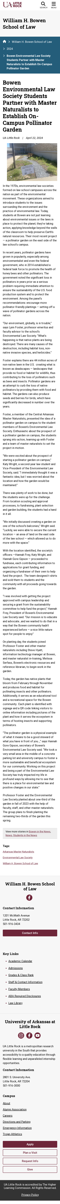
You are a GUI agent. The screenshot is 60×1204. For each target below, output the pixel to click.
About (6, 1103)
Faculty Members (19, 989)
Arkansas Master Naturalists (18, 851)
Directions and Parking (16, 1121)
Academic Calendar (20, 961)
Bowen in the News (39, 831)
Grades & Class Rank (21, 975)
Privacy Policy (30, 1194)
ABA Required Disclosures (24, 996)
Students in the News (25, 835)
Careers (7, 1115)
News (9, 835)
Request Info (30, 1161)
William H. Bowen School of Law (32, 41)
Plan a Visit (30, 1152)
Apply (30, 1144)
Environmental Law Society (18, 857)
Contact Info (30, 933)
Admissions (15, 968)
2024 (10, 48)
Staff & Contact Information (25, 982)
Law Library (15, 1003)
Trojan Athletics (12, 1134)
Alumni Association (15, 1109)
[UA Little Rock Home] (4, 41)
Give (30, 1169)
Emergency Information (17, 1128)
